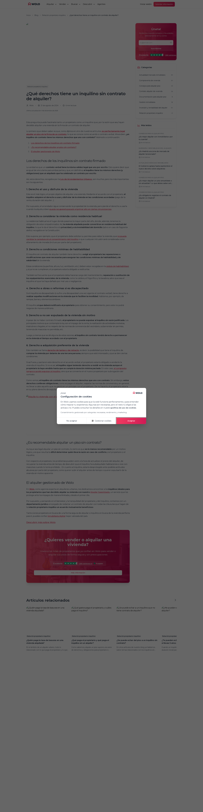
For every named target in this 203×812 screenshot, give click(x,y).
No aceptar (71, 421)
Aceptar (131, 421)
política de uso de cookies (123, 408)
